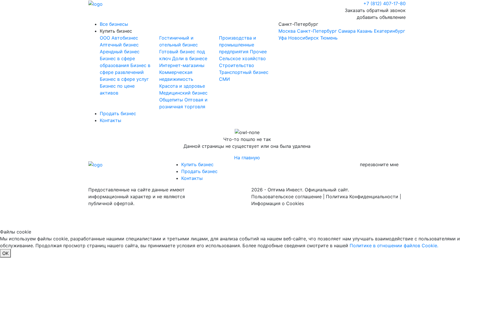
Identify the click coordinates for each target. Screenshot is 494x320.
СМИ (224, 79)
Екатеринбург (389, 31)
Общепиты (171, 100)
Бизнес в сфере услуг (124, 79)
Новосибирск (303, 38)
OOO (105, 38)
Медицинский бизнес (183, 93)
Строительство (236, 65)
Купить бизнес (116, 31)
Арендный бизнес (120, 51)
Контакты (110, 120)
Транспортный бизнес (243, 72)
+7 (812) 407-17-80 (384, 3)
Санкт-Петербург (341, 31)
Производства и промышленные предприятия (237, 44)
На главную (247, 157)
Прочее (258, 51)
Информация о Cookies (277, 203)
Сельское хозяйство (242, 58)
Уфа (282, 38)
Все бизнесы (114, 24)
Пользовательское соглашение (286, 196)
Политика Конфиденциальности (362, 196)
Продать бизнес (118, 113)
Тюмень (329, 38)
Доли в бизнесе (189, 58)
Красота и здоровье (182, 86)
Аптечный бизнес (119, 45)
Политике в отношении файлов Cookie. (394, 245)
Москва (287, 31)
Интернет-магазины (181, 65)
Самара (347, 31)
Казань (365, 31)
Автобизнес (124, 38)
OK (5, 253)
